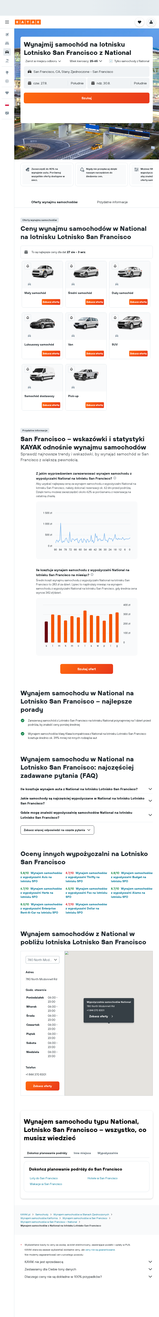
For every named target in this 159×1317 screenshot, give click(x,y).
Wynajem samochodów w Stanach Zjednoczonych (81, 1214)
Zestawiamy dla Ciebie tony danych (50, 1269)
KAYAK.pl (25, 1214)
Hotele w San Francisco (103, 1178)
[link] (86, 669)
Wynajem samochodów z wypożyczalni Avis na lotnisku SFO (41, 877)
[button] (7, 22)
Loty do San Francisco (44, 1178)
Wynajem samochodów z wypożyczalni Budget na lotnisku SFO (132, 877)
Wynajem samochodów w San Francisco (85, 1218)
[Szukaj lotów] (7, 35)
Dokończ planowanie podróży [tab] (47, 1153)
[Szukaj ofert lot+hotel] (7, 61)
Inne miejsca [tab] (82, 1153)
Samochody (41, 1214)
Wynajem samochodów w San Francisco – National (48, 1221)
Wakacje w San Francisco (46, 1184)
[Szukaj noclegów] (7, 43)
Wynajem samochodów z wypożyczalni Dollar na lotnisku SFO (86, 908)
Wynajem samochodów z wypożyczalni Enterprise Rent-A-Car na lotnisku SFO (41, 908)
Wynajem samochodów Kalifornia (39, 1218)
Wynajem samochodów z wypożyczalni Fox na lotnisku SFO (86, 893)
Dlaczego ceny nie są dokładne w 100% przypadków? (63, 1277)
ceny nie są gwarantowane (100, 1249)
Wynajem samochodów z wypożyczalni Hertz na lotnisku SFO (41, 893)
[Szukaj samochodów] (7, 52)
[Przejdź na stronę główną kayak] (28, 22)
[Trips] (7, 93)
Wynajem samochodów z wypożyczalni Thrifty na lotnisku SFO (86, 877)
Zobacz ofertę (51, 301)
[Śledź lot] (7, 81)
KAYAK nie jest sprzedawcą (44, 1262)
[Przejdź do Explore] (7, 72)
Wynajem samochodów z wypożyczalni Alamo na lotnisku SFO (131, 893)
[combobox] (43, 61)
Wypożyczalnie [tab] (108, 1153)
